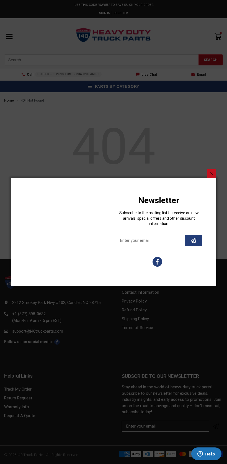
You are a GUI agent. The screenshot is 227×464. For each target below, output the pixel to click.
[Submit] (193, 240)
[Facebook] (157, 262)
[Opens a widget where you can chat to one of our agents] (206, 454)
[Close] (211, 173)
